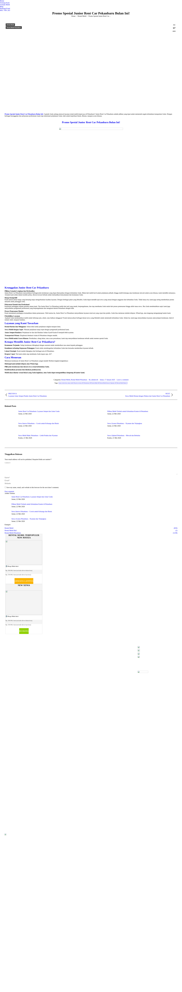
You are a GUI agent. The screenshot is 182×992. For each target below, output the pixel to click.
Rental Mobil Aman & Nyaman (107, 383)
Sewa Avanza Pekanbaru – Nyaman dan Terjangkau (124, 423)
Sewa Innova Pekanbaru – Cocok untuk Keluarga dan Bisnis (38, 423)
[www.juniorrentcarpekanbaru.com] (157, 657)
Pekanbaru (86, 383)
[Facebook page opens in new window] (50, 649)
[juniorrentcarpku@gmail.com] (157, 654)
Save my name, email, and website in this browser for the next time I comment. (33, 487)
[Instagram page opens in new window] (53, 649)
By (93, 380)
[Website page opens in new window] (60, 649)
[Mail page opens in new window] (57, 649)
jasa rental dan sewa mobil (66, 383)
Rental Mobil (10, 25)
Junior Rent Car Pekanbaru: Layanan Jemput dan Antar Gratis (39, 411)
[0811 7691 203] (157, 647)
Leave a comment (122, 380)
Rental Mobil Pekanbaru (14, 27)
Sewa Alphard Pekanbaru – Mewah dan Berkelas (123, 435)
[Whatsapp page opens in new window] (63, 649)
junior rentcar (78, 383)
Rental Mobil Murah (122, 383)
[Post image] (10, 415)
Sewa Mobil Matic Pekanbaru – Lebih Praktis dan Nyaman (38, 435)
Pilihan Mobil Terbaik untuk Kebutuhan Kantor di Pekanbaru (127, 411)
